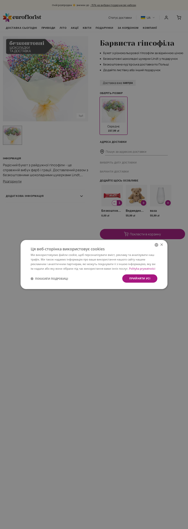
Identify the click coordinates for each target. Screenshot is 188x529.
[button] (49, 279)
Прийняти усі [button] (139, 278)
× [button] (161, 244)
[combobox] (156, 245)
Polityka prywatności (142, 268)
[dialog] (94, 264)
